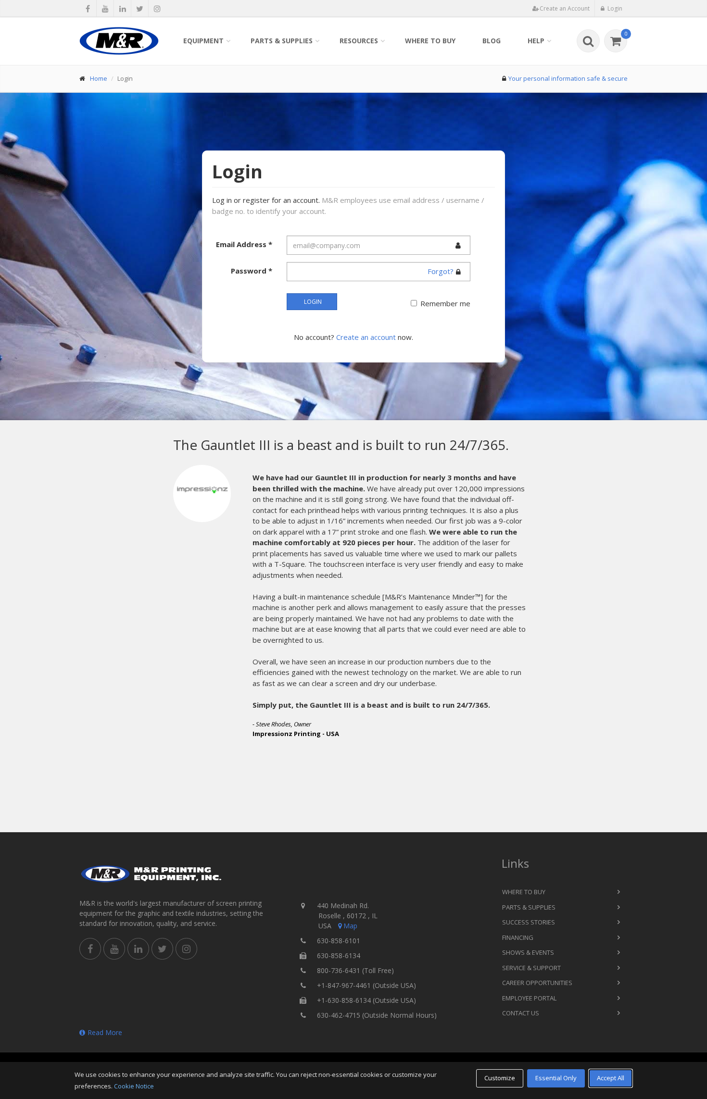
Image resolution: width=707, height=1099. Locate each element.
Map (350, 925)
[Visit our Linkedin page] (122, 8)
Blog (491, 40)
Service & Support (531, 967)
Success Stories (528, 922)
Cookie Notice (134, 1086)
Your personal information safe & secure (568, 78)
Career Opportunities (537, 982)
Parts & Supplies (282, 40)
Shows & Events (528, 952)
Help (536, 40)
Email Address (244, 244)
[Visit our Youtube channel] (105, 8)
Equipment (203, 40)
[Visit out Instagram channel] (157, 8)
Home (98, 78)
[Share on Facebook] (88, 8)
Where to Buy (430, 40)
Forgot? (441, 271)
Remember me (445, 303)
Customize (499, 1078)
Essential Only (556, 1078)
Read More (105, 1032)
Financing (517, 937)
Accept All (610, 1078)
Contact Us (520, 1013)
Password (251, 270)
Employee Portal (529, 998)
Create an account (366, 337)
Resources (359, 40)
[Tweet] (140, 8)
